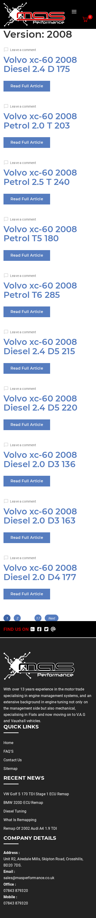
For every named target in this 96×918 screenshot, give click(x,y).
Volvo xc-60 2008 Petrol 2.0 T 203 (40, 121)
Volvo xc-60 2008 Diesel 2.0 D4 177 (40, 572)
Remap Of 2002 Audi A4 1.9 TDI (30, 828)
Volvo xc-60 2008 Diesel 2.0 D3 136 (40, 459)
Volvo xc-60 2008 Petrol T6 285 (40, 290)
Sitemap (10, 768)
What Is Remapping (19, 820)
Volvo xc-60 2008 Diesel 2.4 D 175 (40, 64)
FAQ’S (8, 751)
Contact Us (12, 760)
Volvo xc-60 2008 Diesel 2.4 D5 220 (40, 403)
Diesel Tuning (14, 811)
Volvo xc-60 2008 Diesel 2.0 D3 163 (40, 516)
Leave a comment (23, 50)
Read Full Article (26, 86)
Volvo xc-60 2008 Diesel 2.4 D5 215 (40, 346)
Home (8, 743)
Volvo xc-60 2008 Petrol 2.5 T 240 (40, 177)
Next (51, 618)
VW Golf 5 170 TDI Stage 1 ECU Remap (36, 794)
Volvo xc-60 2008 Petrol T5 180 (40, 234)
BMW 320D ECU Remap (23, 802)
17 (38, 618)
